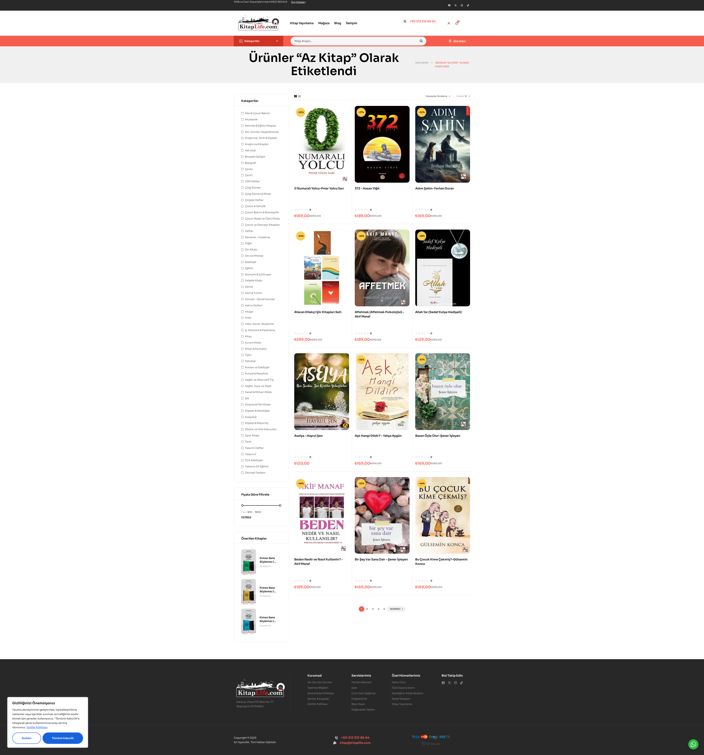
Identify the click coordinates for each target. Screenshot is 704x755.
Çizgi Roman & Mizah (258, 193)
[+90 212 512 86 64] (405, 21)
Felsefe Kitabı (253, 280)
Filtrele (246, 517)
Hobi (248, 317)
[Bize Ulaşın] (450, 41)
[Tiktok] (468, 5)
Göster (460, 96)
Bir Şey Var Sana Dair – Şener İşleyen (381, 559)
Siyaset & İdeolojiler (257, 410)
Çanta (249, 169)
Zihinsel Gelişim (255, 472)
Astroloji (250, 150)
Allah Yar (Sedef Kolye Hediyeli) (438, 312)
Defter (249, 231)
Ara (421, 41)
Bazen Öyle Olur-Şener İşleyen (437, 436)
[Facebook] (449, 5)
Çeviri (249, 175)
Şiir (247, 398)
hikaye (249, 311)
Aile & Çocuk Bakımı (257, 113)
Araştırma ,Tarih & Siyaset (261, 138)
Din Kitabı (251, 249)
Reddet (27, 738)
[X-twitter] (455, 5)
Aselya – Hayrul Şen (308, 436)
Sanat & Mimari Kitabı (258, 392)
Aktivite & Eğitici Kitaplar (260, 125)
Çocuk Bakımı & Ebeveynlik (262, 212)
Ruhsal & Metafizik (256, 373)
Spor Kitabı (252, 435)
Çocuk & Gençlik (255, 206)
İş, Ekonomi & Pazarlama (260, 330)
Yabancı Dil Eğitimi (257, 466)
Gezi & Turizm (253, 293)
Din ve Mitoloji (254, 255)
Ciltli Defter (252, 181)
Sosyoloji (250, 417)
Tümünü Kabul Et (63, 738)
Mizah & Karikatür (256, 348)
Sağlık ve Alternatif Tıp (259, 379)
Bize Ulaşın (460, 41)
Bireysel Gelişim (255, 156)
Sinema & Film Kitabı (258, 404)
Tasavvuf (250, 454)
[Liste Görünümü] (299, 96)
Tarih (248, 441)
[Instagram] (462, 5)
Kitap (248, 336)
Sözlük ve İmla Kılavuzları (261, 429)
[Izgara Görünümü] (296, 96)
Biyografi (250, 163)
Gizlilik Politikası (37, 727)
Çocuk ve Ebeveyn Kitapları (262, 224)
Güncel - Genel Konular (260, 299)
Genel (249, 286)
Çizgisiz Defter (254, 200)
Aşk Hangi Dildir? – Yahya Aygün (378, 436)
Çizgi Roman (253, 187)
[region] (47, 722)
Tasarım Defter (254, 448)
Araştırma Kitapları (257, 144)
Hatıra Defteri (254, 305)
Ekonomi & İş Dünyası (258, 274)
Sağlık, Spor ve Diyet (258, 386)
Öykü (248, 355)
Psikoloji (250, 361)
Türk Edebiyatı (254, 460)
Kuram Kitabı (253, 342)
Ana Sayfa (421, 62)
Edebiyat (250, 262)
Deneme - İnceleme (257, 237)
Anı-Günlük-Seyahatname (262, 132)
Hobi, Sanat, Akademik (259, 324)
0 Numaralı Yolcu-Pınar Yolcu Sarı (319, 188)
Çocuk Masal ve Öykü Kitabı (262, 218)
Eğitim (249, 268)
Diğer (248, 243)
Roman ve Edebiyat (257, 367)
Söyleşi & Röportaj (256, 423)
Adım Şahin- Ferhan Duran (434, 188)
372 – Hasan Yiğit (367, 188)
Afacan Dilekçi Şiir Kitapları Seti (317, 312)
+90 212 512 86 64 (423, 21)
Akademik (251, 119)
